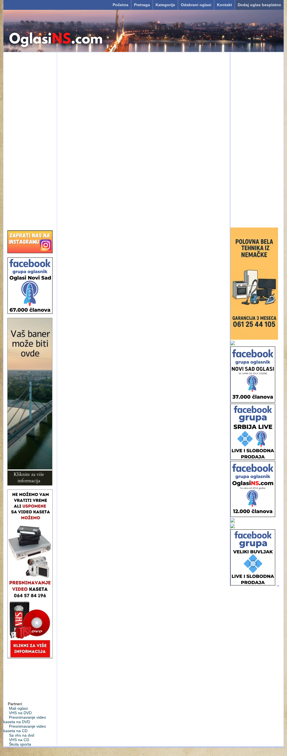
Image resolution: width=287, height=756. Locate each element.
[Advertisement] (30, 139)
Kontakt (224, 5)
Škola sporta (20, 744)
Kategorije (165, 5)
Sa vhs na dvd (21, 735)
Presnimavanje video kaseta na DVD (24, 719)
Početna (120, 5)
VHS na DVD (20, 713)
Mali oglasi (18, 708)
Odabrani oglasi (196, 5)
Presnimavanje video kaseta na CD (24, 728)
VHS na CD (19, 739)
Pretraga (142, 5)
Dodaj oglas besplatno (259, 5)
